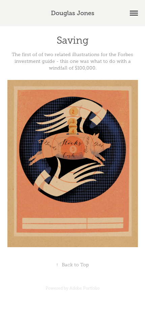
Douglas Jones (72, 13)
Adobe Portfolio (84, 288)
